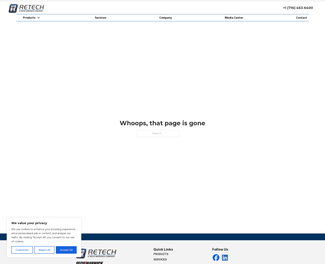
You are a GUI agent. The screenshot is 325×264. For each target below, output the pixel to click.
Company (165, 17)
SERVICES (160, 259)
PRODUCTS (161, 254)
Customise (22, 249)
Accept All (66, 249)
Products (29, 17)
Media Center (234, 17)
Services (100, 17)
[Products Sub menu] (38, 17)
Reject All (44, 249)
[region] (44, 237)
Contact (301, 17)
